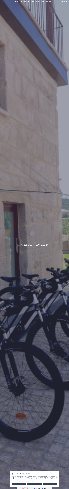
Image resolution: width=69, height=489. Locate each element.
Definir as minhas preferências (34, 483)
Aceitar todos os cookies (50, 483)
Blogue (42, 1)
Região (37, 1)
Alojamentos (23, 1)
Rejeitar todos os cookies (19, 483)
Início (16, 1)
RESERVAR (64, 1)
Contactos (48, 1)
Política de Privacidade (29, 481)
